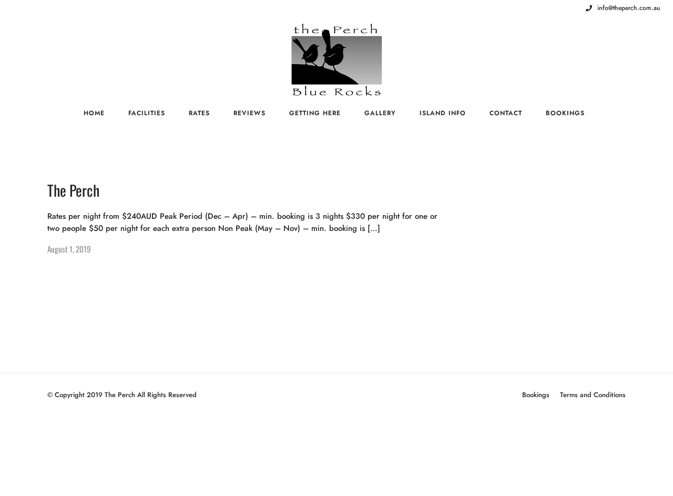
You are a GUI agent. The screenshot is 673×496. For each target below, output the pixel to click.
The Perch (73, 190)
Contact (506, 113)
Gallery (380, 113)
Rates (199, 113)
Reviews (249, 113)
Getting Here (315, 113)
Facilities (146, 113)
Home (94, 113)
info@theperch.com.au (628, 8)
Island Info (443, 113)
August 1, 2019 (69, 249)
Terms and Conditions (593, 395)
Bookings (565, 113)
